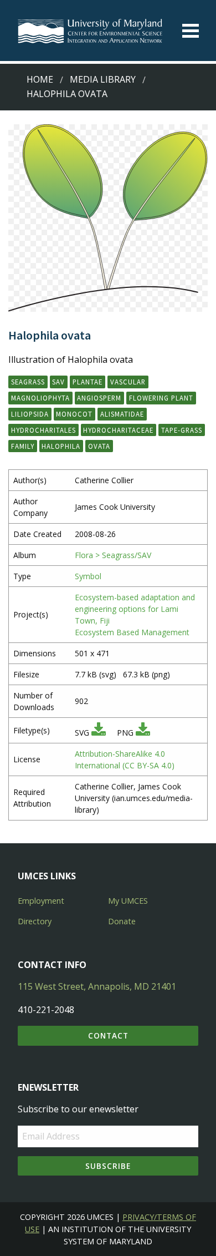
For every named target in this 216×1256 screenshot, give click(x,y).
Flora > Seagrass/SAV (113, 555)
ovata (99, 446)
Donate (122, 921)
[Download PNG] (143, 732)
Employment (41, 900)
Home (40, 79)
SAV (58, 381)
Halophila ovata (67, 94)
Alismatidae (122, 413)
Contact (108, 1035)
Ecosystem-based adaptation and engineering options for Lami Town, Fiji (135, 609)
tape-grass (181, 430)
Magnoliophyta (40, 397)
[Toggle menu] (190, 31)
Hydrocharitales (43, 430)
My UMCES (128, 900)
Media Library (103, 79)
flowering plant (161, 397)
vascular (128, 381)
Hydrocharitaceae (118, 430)
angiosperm (99, 397)
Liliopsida (30, 413)
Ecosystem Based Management (132, 632)
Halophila (61, 446)
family (22, 446)
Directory (35, 921)
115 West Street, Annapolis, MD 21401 (97, 986)
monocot (74, 413)
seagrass (28, 381)
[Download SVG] (98, 732)
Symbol (88, 576)
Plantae (87, 381)
